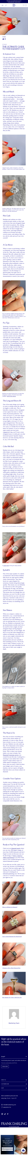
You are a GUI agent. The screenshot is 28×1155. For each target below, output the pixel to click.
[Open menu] (2, 5)
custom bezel (6, 584)
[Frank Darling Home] (14, 5)
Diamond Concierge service (14, 777)
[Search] (6, 5)
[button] (25, 1084)
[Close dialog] (26, 1135)
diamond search (17, 874)
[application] (23, 1150)
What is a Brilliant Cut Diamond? (10, 935)
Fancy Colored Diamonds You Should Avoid (12, 964)
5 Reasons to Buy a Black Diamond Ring (11, 995)
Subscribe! (4, 1094)
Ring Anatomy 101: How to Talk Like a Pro (12, 1025)
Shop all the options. (12, 409)
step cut (9, 104)
